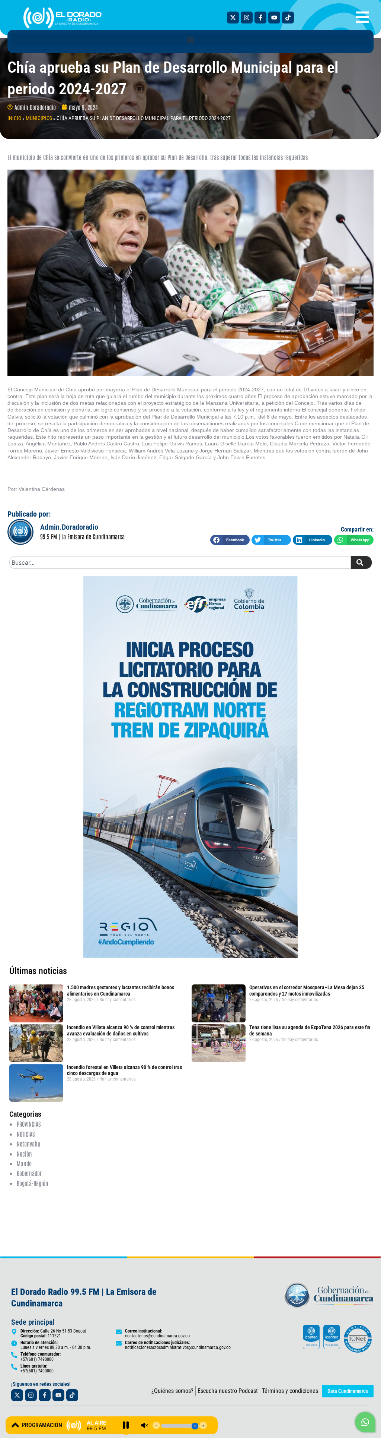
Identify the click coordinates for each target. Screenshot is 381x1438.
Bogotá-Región (32, 1183)
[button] (190, 40)
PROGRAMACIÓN (42, 1425)
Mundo (24, 1163)
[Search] (361, 562)
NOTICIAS (26, 1134)
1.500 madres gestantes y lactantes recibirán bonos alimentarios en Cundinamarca (120, 990)
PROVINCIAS (29, 1124)
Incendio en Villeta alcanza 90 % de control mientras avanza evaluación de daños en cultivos (121, 1030)
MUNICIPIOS (39, 118)
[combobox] (180, 562)
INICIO (14, 118)
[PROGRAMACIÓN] (15, 1425)
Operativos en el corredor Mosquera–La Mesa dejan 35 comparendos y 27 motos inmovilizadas (306, 990)
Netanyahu (29, 1143)
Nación (24, 1153)
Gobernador (29, 1173)
